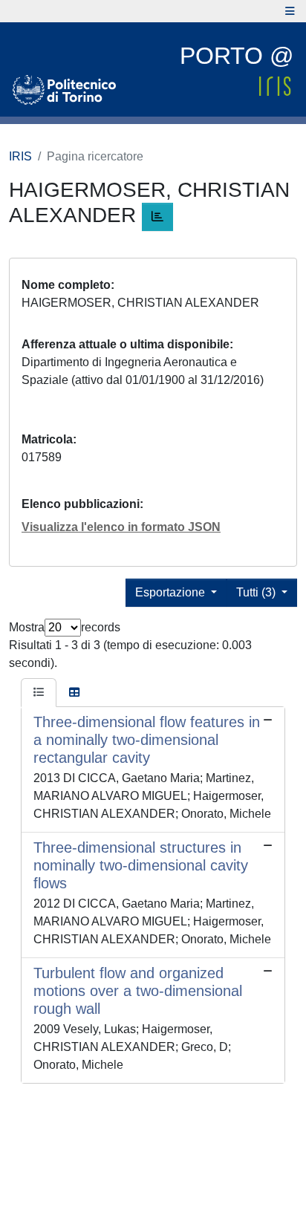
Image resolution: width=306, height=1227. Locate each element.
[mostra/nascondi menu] (290, 11)
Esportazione (171, 592)
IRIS (20, 156)
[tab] (38, 693)
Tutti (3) (257, 592)
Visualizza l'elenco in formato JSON (121, 527)
